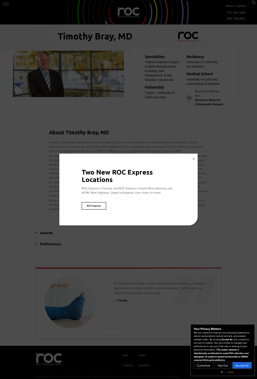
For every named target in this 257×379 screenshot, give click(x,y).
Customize (203, 365)
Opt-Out (223, 365)
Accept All (242, 365)
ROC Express (94, 205)
